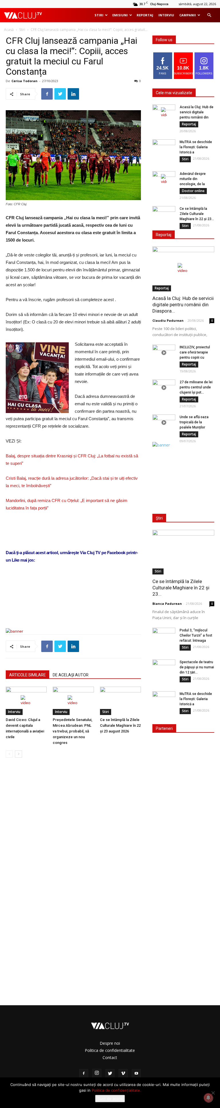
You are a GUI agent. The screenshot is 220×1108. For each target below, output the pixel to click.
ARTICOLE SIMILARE (27, 675)
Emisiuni (120, 15)
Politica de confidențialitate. (116, 1090)
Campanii (187, 15)
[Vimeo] (123, 1073)
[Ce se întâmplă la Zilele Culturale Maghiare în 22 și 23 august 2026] (120, 701)
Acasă (9, 29)
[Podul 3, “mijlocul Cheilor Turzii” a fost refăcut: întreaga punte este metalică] (163, 636)
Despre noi (110, 1043)
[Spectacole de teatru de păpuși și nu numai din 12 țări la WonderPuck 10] (163, 667)
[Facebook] (83, 1073)
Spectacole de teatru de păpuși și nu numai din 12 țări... (197, 667)
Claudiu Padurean (168, 320)
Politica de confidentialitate (110, 1050)
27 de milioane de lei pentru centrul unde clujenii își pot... (196, 387)
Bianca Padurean (167, 603)
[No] (213, 1093)
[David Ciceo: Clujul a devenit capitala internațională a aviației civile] (26, 701)
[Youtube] (136, 1073)
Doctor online (193, 190)
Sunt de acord (110, 1098)
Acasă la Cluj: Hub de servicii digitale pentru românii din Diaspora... (183, 304)
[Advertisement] (73, 609)
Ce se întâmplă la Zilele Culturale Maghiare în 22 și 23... (197, 214)
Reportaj (145, 15)
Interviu (166, 15)
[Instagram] (96, 1073)
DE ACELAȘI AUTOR (71, 675)
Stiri (99, 15)
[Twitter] (110, 1073)
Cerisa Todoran (24, 81)
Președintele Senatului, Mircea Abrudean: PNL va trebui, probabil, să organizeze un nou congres (72, 731)
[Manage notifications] (208, 1097)
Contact (110, 1057)
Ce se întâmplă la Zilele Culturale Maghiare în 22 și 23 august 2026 (120, 725)
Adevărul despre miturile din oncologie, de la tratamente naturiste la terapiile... (196, 184)
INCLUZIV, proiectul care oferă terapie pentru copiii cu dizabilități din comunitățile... (195, 357)
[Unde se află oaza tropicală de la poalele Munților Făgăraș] (163, 422)
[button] (209, 15)
